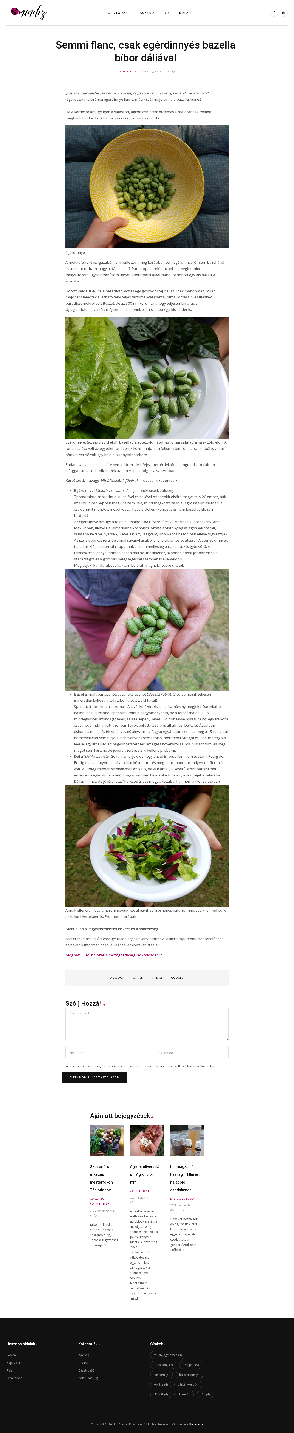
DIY (167, 13)
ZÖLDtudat (116, 13)
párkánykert (188, 1384)
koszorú (161, 1375)
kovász (161, 1384)
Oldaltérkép (14, 1378)
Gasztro (145, 13)
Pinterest (157, 978)
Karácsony (163, 1365)
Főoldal (11, 1355)
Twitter (137, 978)
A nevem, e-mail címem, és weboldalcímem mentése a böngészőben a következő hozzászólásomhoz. (141, 1066)
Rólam (185, 13)
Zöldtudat (129, 71)
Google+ (178, 978)
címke (184, 1394)
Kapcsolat (13, 1363)
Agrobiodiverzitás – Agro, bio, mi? (144, 1174)
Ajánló (82, 1355)
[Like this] (171, 71)
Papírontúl (196, 1424)
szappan (191, 1365)
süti (205, 1394)
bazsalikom (189, 1375)
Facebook (116, 978)
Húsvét (161, 1394)
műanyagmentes (168, 1355)
